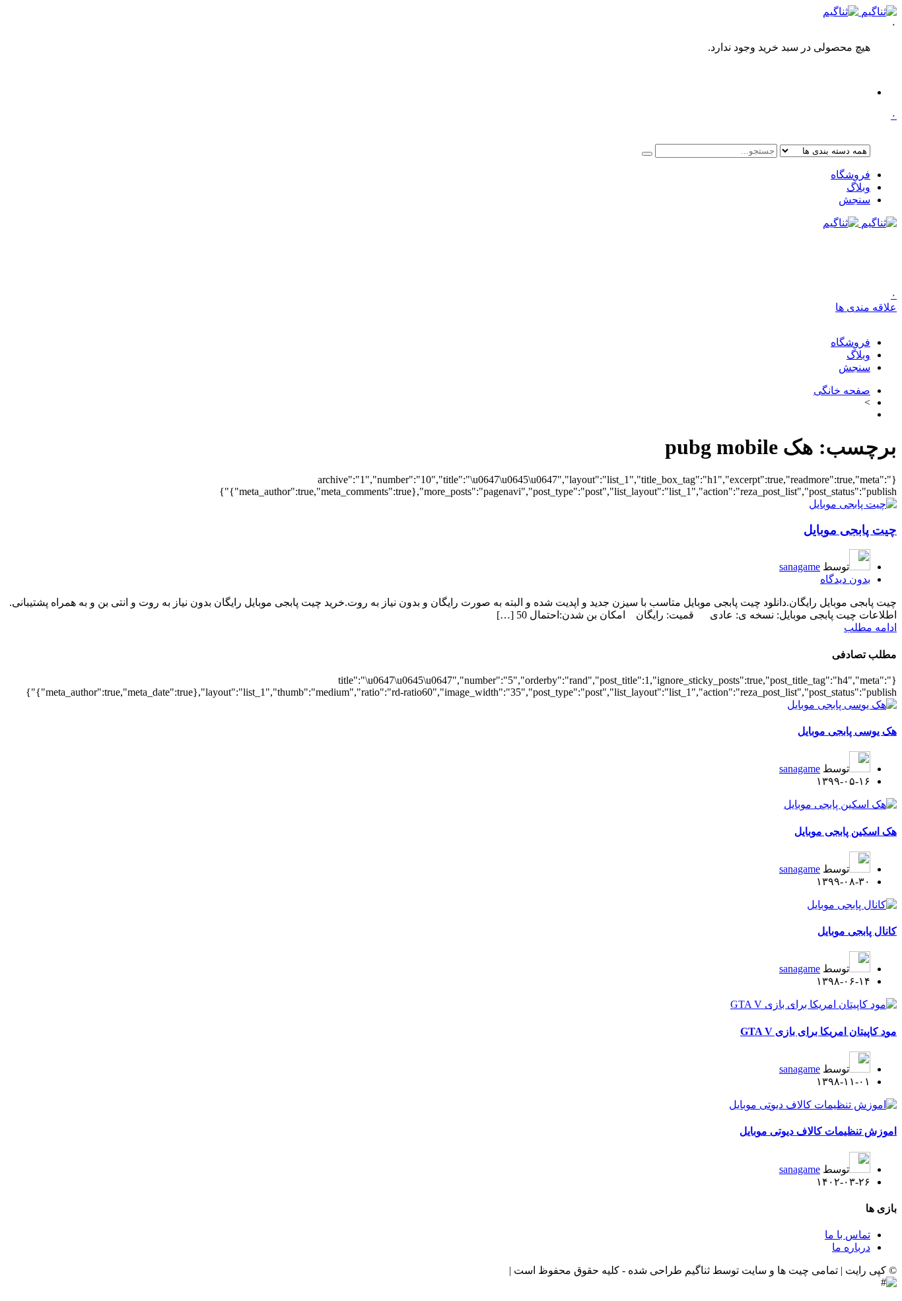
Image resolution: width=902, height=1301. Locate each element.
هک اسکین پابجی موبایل (845, 831)
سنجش (854, 199)
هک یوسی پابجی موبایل (847, 731)
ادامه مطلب (870, 627)
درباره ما (851, 1247)
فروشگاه (850, 174)
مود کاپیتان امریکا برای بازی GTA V (818, 1031)
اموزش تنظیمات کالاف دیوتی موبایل (818, 1131)
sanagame (799, 566)
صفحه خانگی (842, 390)
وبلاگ (858, 187)
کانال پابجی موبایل (857, 931)
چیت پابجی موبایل (850, 530)
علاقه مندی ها (866, 301)
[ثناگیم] (860, 11)
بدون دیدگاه (845, 579)
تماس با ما (847, 1234)
